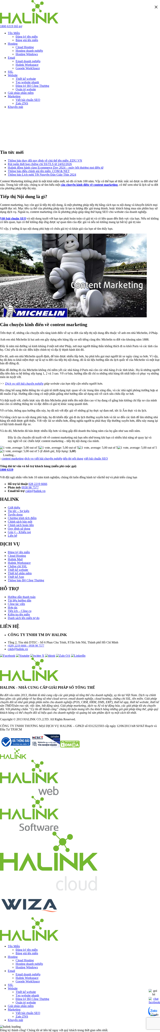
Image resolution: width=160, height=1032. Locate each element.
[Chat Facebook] (154, 1002)
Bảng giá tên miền (27, 40)
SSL (10, 71)
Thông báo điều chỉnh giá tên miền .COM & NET (39, 171)
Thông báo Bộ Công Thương (26, 580)
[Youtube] (22, 655)
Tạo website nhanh (27, 82)
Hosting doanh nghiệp (29, 50)
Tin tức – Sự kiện (18, 511)
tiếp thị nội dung (73, 458)
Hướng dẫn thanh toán (22, 597)
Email (11, 57)
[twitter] (37, 655)
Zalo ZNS (22, 103)
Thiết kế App (16, 576)
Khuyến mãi (15, 107)
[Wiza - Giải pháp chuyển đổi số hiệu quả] (29, 915)
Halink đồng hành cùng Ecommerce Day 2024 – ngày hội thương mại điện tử (55, 167)
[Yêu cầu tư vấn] (153, 994)
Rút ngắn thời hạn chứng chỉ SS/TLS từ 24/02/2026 (40, 164)
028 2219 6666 (37, 484)
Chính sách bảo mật (20, 521)
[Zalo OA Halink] (63, 655)
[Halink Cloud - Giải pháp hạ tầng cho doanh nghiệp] (49, 889)
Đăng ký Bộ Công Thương (32, 85)
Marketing (14, 96)
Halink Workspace (27, 64)
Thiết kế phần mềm (20, 573)
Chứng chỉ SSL (17, 566)
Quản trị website (26, 89)
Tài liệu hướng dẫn (19, 600)
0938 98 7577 (30, 487)
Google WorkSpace (28, 68)
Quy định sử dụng (19, 528)
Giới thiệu (14, 507)
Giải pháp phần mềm (21, 92)
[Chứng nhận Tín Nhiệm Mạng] (30, 746)
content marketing (13, 458)
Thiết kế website (26, 78)
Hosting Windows (27, 54)
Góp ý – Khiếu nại (19, 532)
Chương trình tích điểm (22, 518)
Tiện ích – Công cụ (19, 611)
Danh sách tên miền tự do (23, 618)
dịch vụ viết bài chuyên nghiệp (43, 458)
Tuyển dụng (15, 514)
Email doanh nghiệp (28, 61)
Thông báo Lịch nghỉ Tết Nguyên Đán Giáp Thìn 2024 (42, 174)
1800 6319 (6, 469)
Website (13, 75)
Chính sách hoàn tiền (21, 525)
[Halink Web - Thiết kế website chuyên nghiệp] (29, 794)
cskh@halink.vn (35, 491)
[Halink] (13, 758)
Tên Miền (14, 33)
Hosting (13, 43)
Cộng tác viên (16, 604)
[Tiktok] (50, 655)
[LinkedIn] (78, 655)
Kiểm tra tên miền (19, 614)
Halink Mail (15, 559)
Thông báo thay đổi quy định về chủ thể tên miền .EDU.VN (45, 160)
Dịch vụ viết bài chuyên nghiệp (24, 383)
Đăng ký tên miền (27, 36)
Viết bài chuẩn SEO (28, 99)
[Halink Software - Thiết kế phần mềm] (29, 829)
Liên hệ (12, 535)
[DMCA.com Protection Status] (70, 746)
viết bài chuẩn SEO (96, 458)
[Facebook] (7, 655)
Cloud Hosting (25, 47)
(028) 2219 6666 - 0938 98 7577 (26, 645)
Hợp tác (13, 607)
